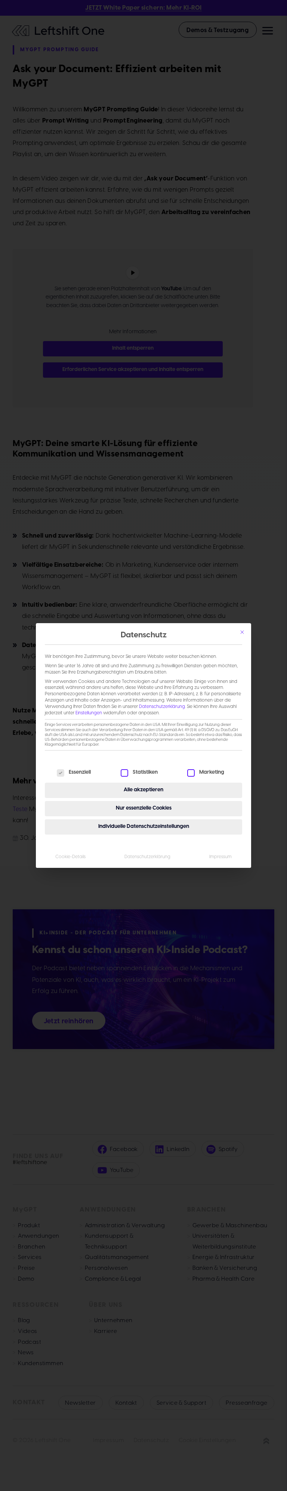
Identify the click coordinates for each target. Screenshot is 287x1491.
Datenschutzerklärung (162, 706)
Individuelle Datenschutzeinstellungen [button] (143, 826)
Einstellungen (88, 713)
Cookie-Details (70, 856)
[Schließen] (242, 632)
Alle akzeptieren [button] (143, 790)
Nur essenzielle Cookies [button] (144, 808)
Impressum (220, 856)
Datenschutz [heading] (144, 635)
